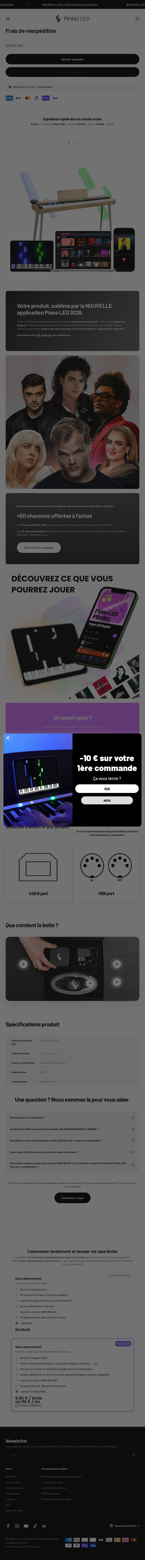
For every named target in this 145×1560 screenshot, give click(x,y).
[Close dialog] (8, 738)
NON (107, 800)
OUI (107, 788)
